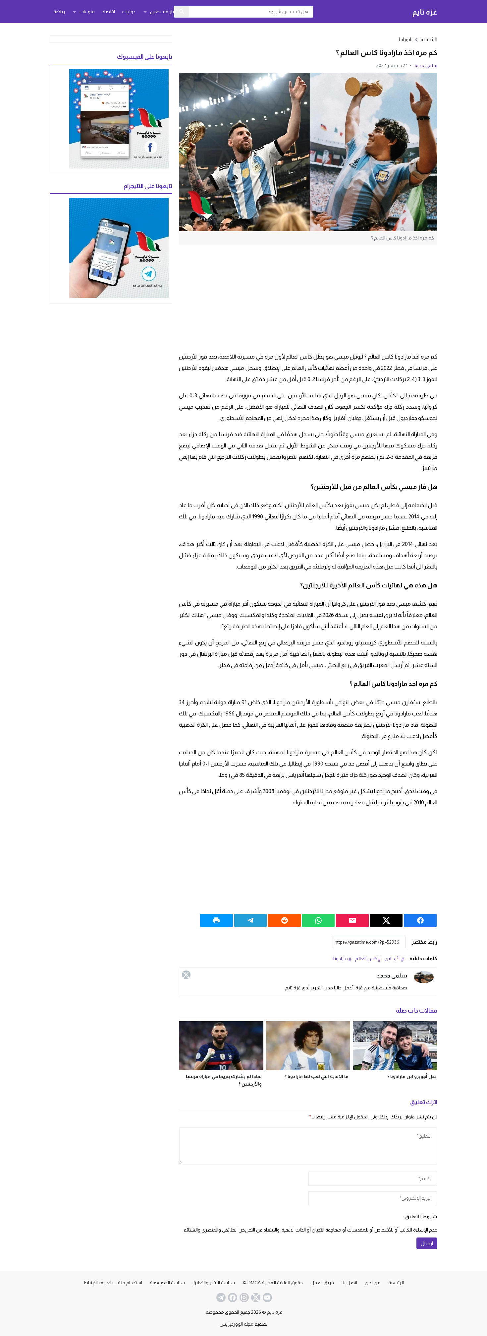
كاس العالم (366, 958)
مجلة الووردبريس (236, 1324)
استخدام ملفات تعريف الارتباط (112, 1282)
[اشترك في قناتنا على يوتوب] (266, 1297)
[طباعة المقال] (216, 920)
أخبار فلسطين (164, 11)
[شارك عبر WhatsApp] (318, 920)
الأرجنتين (393, 958)
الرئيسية (396, 1282)
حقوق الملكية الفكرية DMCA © (273, 1282)
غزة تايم (424, 12)
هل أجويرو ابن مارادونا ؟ (411, 1076)
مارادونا (340, 958)
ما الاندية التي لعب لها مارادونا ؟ (317, 1076)
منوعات (87, 11)
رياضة (59, 11)
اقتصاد (108, 11)
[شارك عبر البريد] (352, 920)
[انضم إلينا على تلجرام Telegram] (220, 1297)
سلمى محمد (425, 65)
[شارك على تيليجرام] (250, 920)
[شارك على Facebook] (420, 920)
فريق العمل (322, 1282)
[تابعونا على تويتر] (255, 1297)
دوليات (128, 11)
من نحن (373, 1282)
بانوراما (405, 39)
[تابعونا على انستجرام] (243, 1297)
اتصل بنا (349, 1282)
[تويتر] (186, 974)
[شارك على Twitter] (386, 920)
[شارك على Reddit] (284, 920)
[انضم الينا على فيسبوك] (232, 1297)
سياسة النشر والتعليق (213, 1282)
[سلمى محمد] (424, 977)
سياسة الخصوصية (167, 1282)
